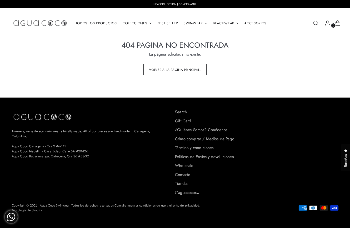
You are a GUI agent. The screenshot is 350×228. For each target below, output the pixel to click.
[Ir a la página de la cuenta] (325, 23)
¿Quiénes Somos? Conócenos (201, 130)
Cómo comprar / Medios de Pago (204, 139)
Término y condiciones (194, 147)
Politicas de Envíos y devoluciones (204, 157)
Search (181, 112)
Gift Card (183, 121)
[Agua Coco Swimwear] (40, 23)
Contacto (182, 174)
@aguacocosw (187, 192)
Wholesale (184, 165)
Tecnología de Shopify (27, 210)
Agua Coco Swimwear (55, 205)
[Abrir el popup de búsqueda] (315, 23)
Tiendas (181, 183)
